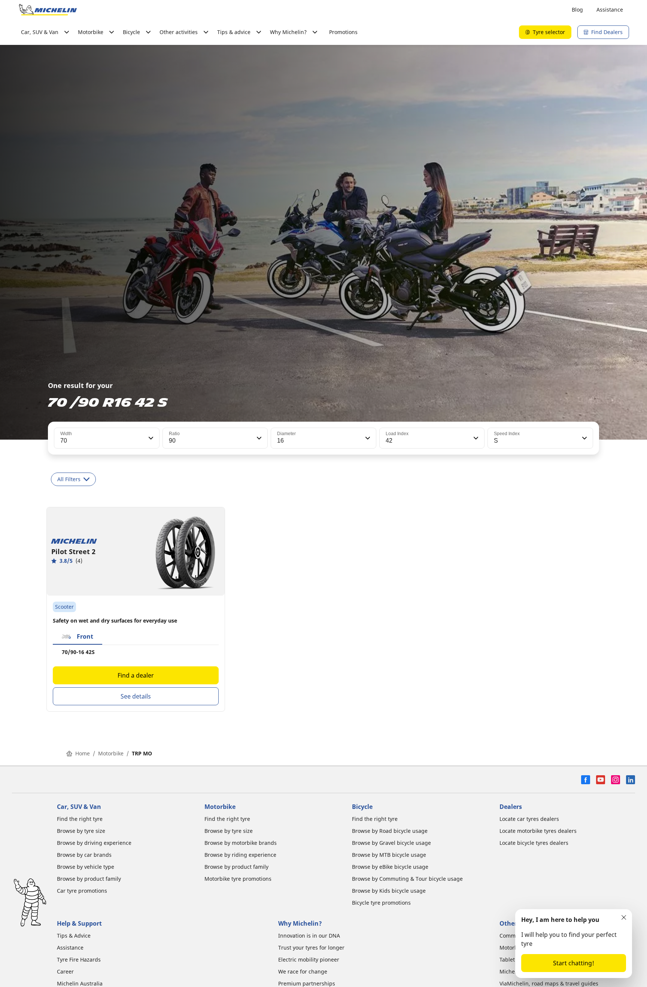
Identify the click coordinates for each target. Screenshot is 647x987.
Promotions (343, 32)
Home (82, 753)
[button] (150, 438)
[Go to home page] (48, 9)
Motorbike (111, 753)
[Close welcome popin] (623, 917)
